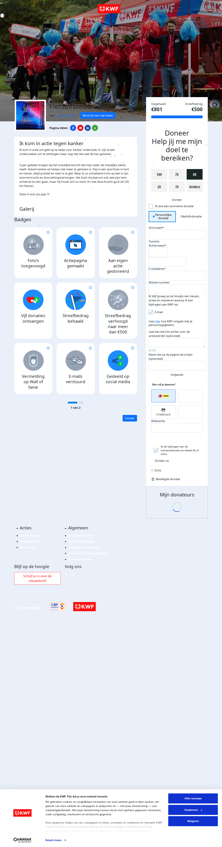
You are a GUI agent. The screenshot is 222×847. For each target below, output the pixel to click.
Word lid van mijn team (98, 115)
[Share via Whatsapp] (95, 128)
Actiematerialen (31, 536)
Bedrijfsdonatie (192, 216)
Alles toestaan (193, 798)
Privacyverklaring (80, 536)
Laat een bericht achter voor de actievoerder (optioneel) (169, 334)
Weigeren (193, 821)
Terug (157, 470)
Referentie (158, 421)
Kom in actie (28, 547)
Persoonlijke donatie (163, 216)
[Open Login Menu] (2, 15)
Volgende (177, 375)
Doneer (130, 418)
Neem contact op (80, 559)
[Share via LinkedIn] (88, 128)
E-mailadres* (157, 269)
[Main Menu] (1, 3)
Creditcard (163, 414)
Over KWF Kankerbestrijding (87, 553)
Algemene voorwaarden (84, 547)
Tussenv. (154, 241)
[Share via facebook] (73, 128)
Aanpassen (191, 809)
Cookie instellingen (81, 541)
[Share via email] (80, 128)
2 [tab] (81, 402)
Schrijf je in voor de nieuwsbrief (37, 578)
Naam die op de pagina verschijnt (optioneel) (171, 357)
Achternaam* (157, 245)
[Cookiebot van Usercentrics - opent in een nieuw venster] (22, 840)
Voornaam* (156, 228)
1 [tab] (72, 402)
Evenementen (29, 541)
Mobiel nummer (159, 282)
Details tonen (53, 840)
